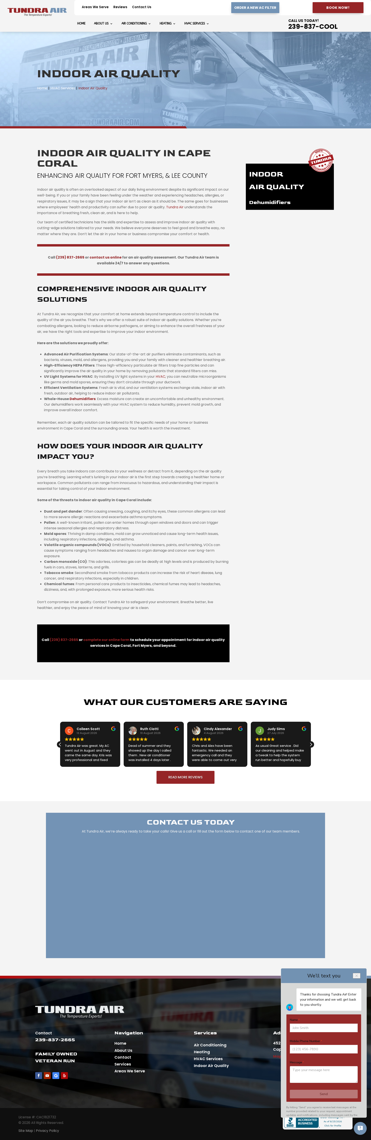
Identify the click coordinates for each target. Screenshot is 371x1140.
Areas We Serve (95, 7)
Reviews (120, 7)
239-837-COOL (313, 26)
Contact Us (141, 7)
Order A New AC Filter (255, 7)
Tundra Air (175, 207)
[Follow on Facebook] (38, 1075)
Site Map (25, 1130)
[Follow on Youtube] (47, 1075)
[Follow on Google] (55, 1075)
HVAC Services (194, 23)
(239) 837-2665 (70, 257)
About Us (101, 23)
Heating (166, 23)
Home (81, 23)
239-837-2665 (55, 1040)
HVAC (160, 376)
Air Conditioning (134, 23)
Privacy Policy (47, 1130)
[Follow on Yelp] (64, 1075)
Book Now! (338, 7)
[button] (311, 744)
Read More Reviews (185, 777)
